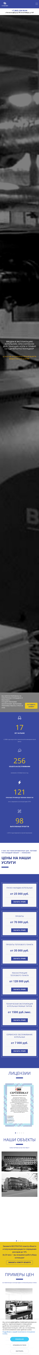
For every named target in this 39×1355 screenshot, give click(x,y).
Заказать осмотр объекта (19, 1262)
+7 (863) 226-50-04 (19, 10)
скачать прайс (19, 902)
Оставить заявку (31, 706)
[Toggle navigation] (37, 4)
